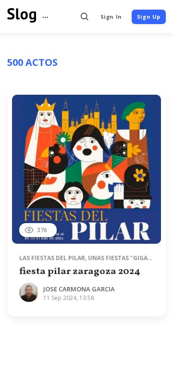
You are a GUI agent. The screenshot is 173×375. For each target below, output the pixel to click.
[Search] (85, 16)
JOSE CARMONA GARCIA (79, 289)
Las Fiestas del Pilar (52, 258)
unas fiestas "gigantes (125, 258)
